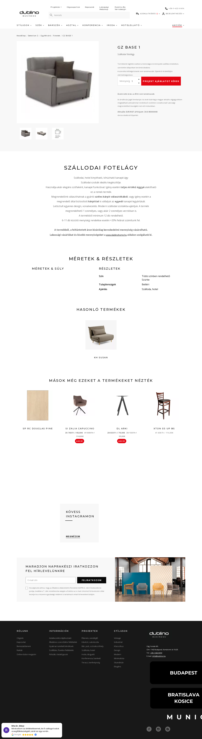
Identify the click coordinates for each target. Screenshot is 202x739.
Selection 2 (33, 35)
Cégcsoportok (73, 7)
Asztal (71, 25)
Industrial (118, 642)
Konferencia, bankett (91, 658)
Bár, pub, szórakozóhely (93, 646)
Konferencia (92, 25)
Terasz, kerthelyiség (91, 662)
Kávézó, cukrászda (90, 642)
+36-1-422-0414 (156, 653)
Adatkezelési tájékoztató (60, 638)
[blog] (167, 728)
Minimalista (119, 658)
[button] (62, 723)
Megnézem (73, 536)
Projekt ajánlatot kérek (161, 81)
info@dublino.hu (159, 656)
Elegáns (117, 666)
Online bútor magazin (26, 654)
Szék (39, 25)
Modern (117, 654)
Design (117, 650)
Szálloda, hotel (88, 650)
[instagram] (158, 728)
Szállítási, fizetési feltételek (61, 650)
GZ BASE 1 (67, 35)
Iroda (111, 25)
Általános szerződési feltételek (63, 642)
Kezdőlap (21, 35)
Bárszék (54, 25)
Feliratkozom (92, 580)
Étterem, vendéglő (90, 638)
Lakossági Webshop (104, 8)
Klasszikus (119, 646)
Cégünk (20, 638)
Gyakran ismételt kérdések (61, 646)
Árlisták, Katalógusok (58, 654)
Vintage (117, 638)
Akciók (177, 25)
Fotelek (56, 35)
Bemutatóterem (24, 646)
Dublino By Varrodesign (120, 8)
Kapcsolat (89, 7)
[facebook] (149, 728)
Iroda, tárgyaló (88, 654)
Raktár (20, 650)
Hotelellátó (131, 25)
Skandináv (119, 662)
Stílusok (23, 25)
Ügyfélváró (46, 35)
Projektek (55, 7)
